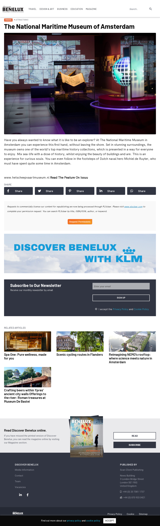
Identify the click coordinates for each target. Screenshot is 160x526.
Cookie (130, 514)
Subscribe (135, 444)
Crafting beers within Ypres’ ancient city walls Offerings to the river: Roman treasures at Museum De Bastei (25, 395)
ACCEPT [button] (109, 520)
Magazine (91, 9)
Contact (19, 475)
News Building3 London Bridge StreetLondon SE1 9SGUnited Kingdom (132, 480)
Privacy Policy (120, 309)
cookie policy (93, 520)
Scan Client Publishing (131, 469)
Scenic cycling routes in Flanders (79, 354)
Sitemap (143, 514)
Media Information (24, 469)
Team (18, 481)
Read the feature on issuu (69, 177)
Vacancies (20, 487)
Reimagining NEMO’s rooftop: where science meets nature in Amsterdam (130, 358)
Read (135, 435)
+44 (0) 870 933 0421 (134, 497)
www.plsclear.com (133, 206)
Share (18, 191)
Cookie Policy (141, 309)
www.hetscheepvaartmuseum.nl (27, 177)
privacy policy (74, 520)
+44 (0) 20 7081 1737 (133, 491)
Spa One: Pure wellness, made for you (25, 356)
